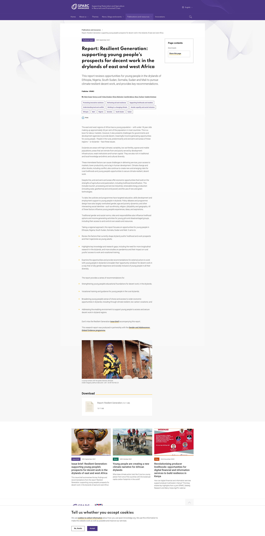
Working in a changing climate (117, 107)
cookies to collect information (90, 518)
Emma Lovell (97, 97)
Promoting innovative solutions (93, 103)
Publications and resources (138, 17)
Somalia (109, 112)
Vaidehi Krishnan (150, 97)
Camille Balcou (129, 97)
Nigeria (100, 112)
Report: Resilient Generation (109, 403)
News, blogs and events (112, 17)
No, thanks (78, 528)
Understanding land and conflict (93, 107)
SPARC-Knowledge (80, 6)
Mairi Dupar (88, 97)
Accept (92, 528)
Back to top (189, 503)
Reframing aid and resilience (116, 103)
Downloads (172, 48)
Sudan (130, 112)
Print (86, 117)
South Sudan (120, 112)
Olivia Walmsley (117, 97)
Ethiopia (86, 112)
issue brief (114, 321)
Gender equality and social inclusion (143, 107)
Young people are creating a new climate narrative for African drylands (131, 466)
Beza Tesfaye (139, 97)
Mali (93, 112)
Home (73, 17)
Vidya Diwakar (107, 97)
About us (82, 17)
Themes (95, 17)
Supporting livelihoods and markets (141, 103)
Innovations (160, 17)
